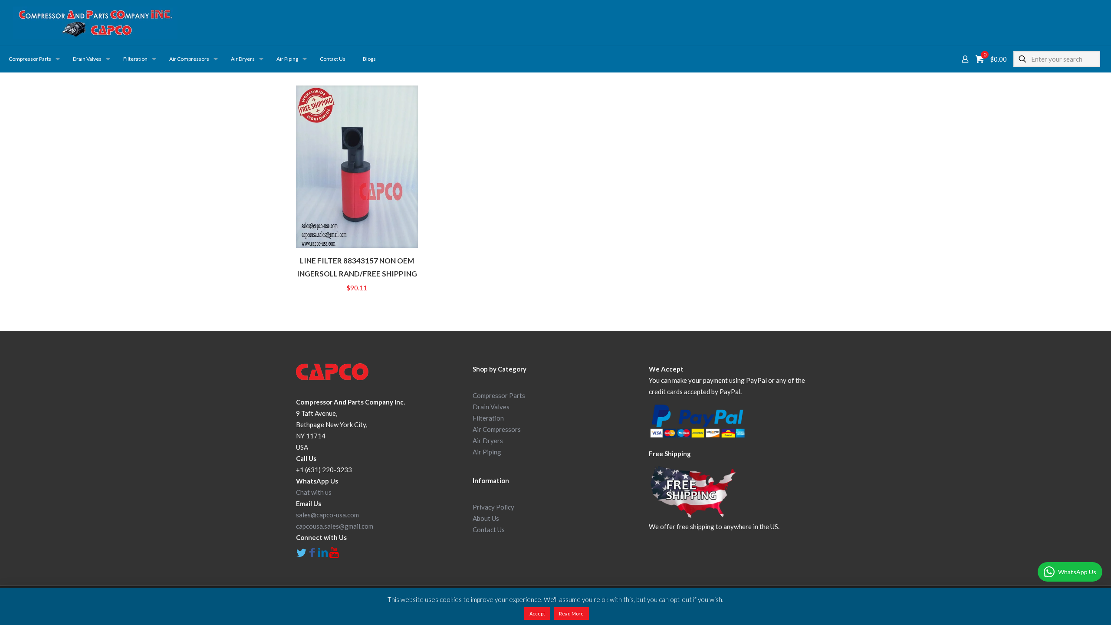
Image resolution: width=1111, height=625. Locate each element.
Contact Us (489, 529)
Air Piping (487, 452)
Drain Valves (491, 407)
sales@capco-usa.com (327, 515)
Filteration (488, 418)
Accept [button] (537, 613)
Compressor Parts (499, 395)
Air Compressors (497, 429)
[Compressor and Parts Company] (95, 23)
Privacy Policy (493, 507)
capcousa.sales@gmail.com (334, 526)
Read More (571, 613)
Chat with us (314, 492)
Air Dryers (488, 440)
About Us (486, 518)
